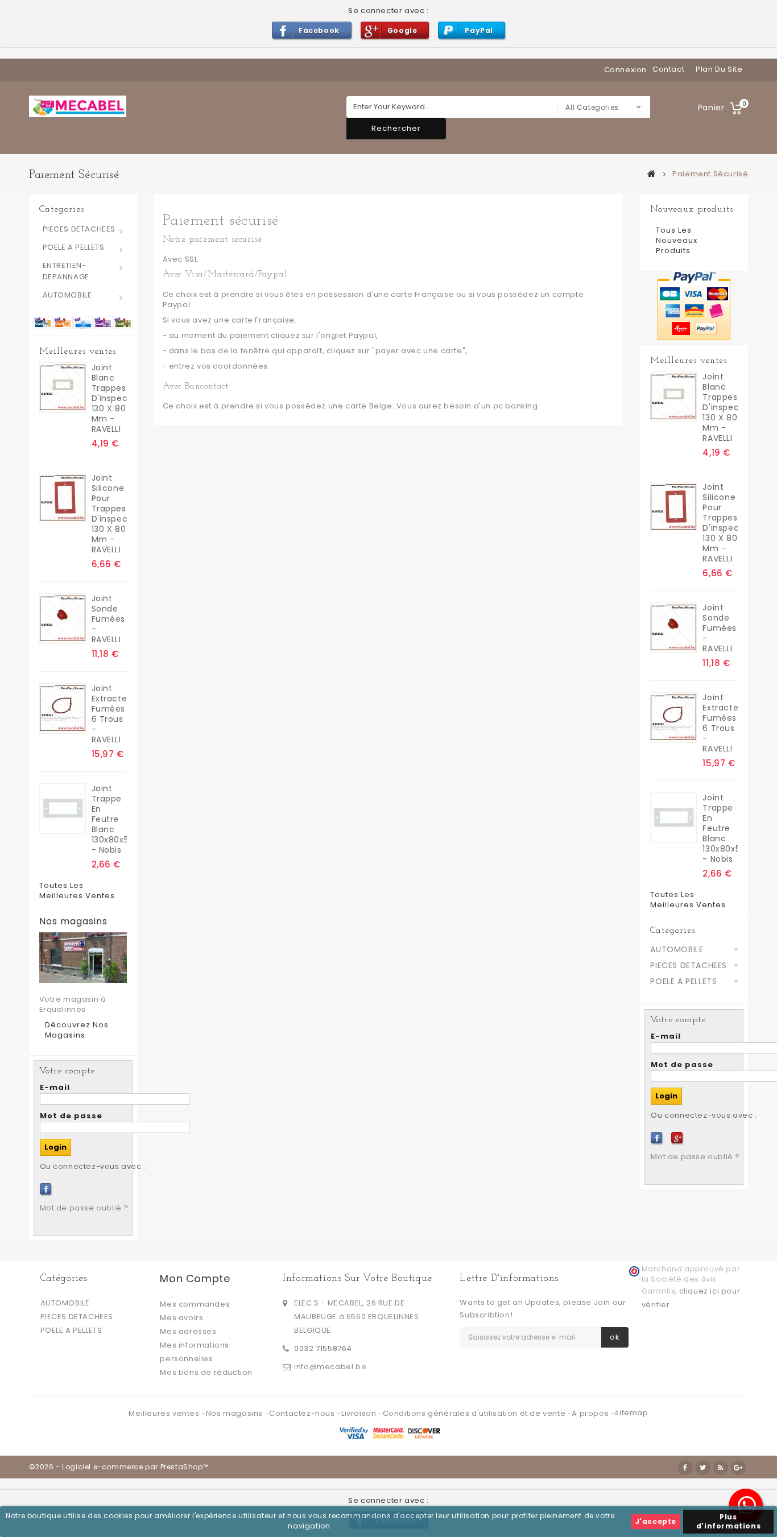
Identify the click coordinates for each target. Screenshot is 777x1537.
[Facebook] (45, 1189)
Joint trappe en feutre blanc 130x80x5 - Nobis (109, 819)
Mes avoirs (181, 1317)
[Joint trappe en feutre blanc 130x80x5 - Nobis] (62, 808)
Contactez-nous (303, 1413)
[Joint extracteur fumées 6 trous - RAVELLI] (62, 708)
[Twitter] (703, 1467)
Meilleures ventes (77, 351)
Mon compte (195, 1278)
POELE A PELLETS (74, 247)
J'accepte (655, 1521)
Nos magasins (73, 921)
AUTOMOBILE (67, 295)
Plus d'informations (728, 1521)
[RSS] (720, 1467)
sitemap (631, 1412)
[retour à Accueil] (651, 173)
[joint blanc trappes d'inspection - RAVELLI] (62, 387)
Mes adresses (188, 1331)
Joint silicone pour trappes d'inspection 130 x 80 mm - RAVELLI (109, 514)
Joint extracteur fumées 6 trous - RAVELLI (109, 714)
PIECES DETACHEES (79, 229)
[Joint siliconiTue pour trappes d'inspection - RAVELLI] (62, 498)
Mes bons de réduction (206, 1372)
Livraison (359, 1413)
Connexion (625, 69)
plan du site (719, 69)
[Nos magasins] (83, 957)
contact (668, 69)
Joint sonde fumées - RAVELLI (109, 618)
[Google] (677, 1137)
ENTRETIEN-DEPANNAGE (66, 271)
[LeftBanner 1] (83, 322)
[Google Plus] (738, 1467)
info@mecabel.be (330, 1366)
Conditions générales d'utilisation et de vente (475, 1413)
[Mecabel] (77, 106)
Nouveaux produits (691, 209)
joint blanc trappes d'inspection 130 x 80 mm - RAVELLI (109, 398)
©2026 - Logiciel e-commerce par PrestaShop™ (119, 1467)
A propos (591, 1413)
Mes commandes (195, 1304)
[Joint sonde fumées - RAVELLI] (62, 618)
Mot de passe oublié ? (84, 1208)
